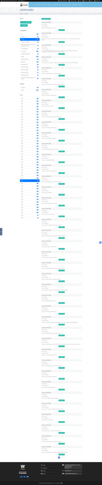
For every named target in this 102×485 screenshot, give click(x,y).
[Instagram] (1, 234)
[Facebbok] (21, 477)
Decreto (25, 22)
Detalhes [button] (61, 75)
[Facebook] (1, 229)
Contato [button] (79, 4)
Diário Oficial (74, 4)
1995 (23, 25)
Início (34, 4)
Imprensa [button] (64, 4)
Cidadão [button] (43, 4)
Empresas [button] (49, 4)
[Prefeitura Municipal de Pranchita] (24, 4)
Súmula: (43, 38)
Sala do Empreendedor (57, 4)
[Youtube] (1, 231)
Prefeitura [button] (38, 4)
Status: (43, 24)
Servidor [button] (69, 4)
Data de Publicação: (45, 26)
